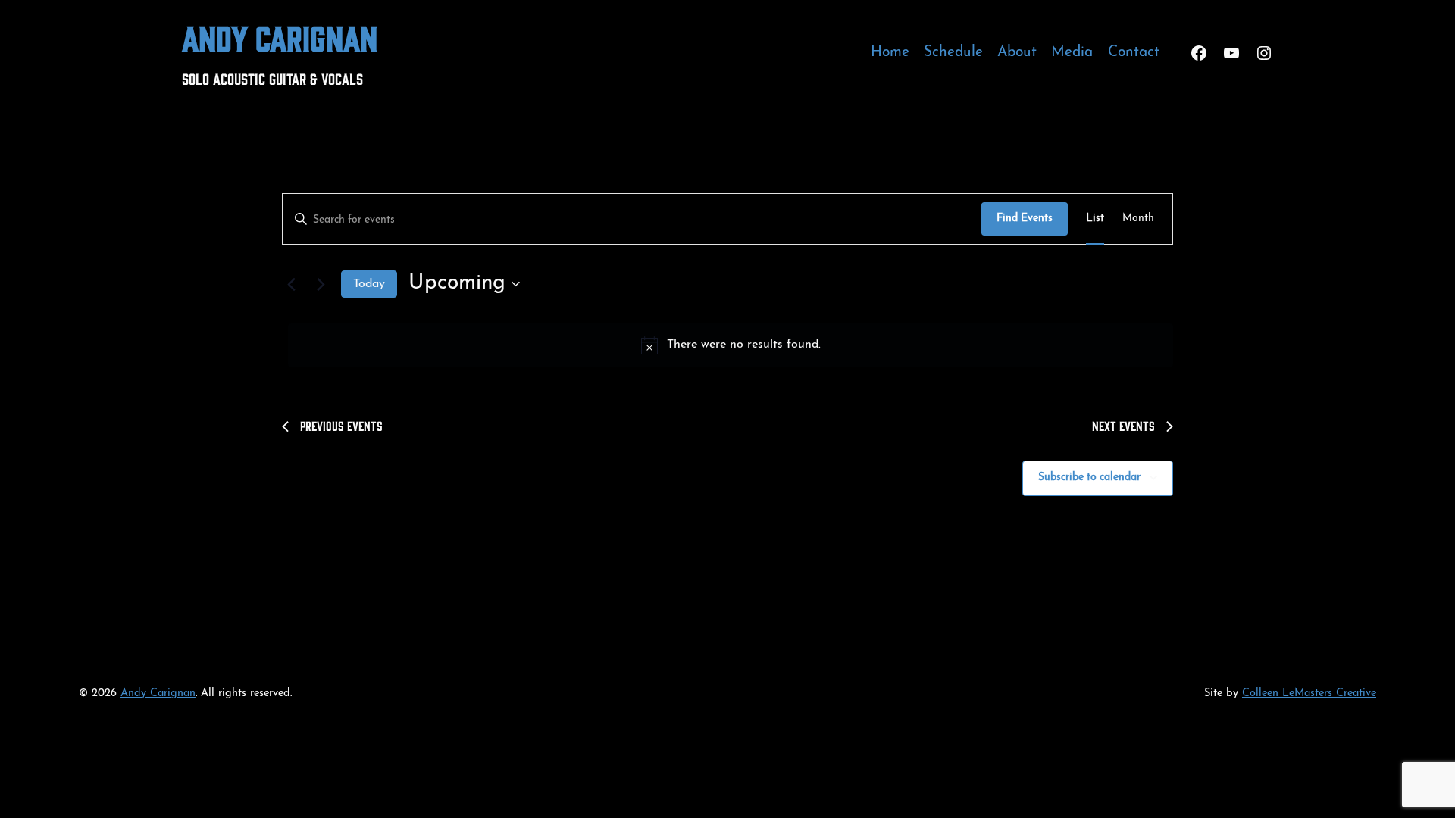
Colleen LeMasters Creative (1309, 693)
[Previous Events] (291, 284)
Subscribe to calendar (1089, 477)
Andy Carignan (279, 37)
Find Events (1025, 218)
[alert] (730, 345)
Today (369, 284)
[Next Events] (320, 284)
